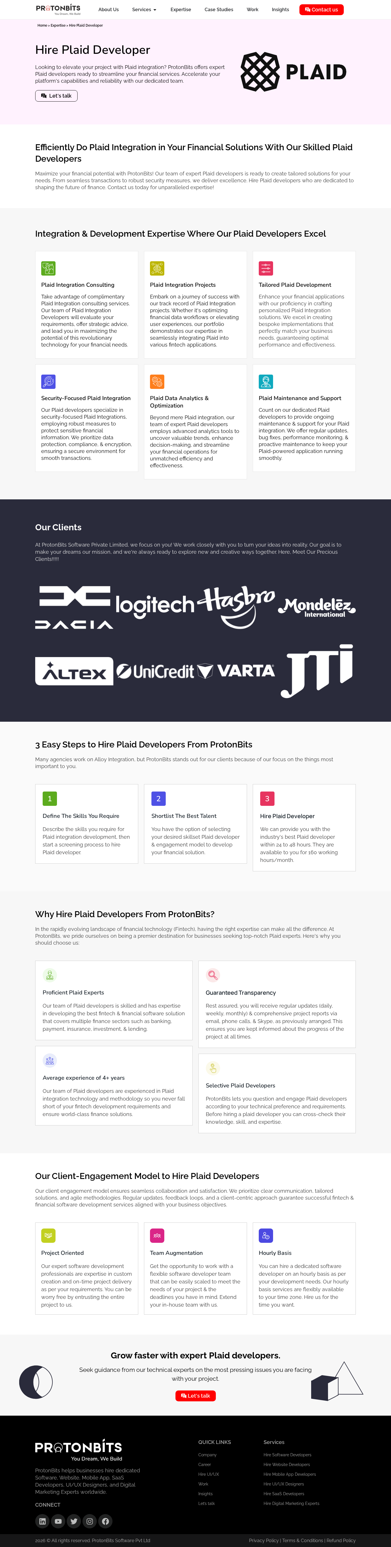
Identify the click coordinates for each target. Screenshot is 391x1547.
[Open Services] (155, 9)
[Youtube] (58, 1521)
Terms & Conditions (303, 1540)
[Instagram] (89, 1521)
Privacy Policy (264, 1540)
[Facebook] (105, 1521)
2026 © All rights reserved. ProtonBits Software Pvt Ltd (92, 1540)
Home (42, 25)
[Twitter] (74, 1521)
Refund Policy (341, 1540)
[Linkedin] (42, 1521)
